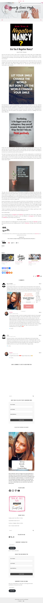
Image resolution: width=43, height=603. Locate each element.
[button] (28, 295)
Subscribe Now (28, 306)
